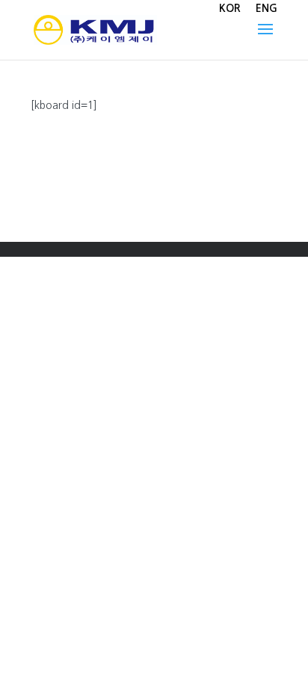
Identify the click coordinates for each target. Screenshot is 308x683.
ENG (266, 8)
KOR (230, 8)
